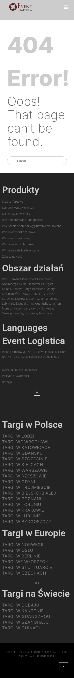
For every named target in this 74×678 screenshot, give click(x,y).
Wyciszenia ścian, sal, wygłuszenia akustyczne (31, 226)
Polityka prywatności (15, 375)
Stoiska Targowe (12, 201)
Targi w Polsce (32, 424)
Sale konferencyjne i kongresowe (22, 220)
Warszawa (22, 294)
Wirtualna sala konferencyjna (20, 250)
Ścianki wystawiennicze (17, 213)
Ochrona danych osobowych (20, 369)
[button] (66, 7)
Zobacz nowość (12, 256)
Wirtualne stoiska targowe (19, 232)
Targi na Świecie (36, 593)
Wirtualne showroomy (16, 238)
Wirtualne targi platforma (18, 244)
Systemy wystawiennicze (18, 207)
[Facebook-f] (37, 392)
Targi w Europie (34, 533)
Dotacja (7, 382)
